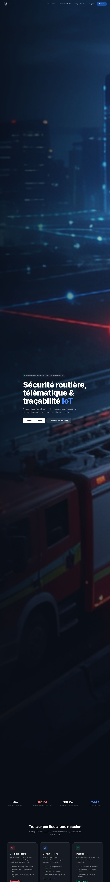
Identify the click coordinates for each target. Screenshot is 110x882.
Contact (101, 4)
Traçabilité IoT (79, 4)
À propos (91, 4)
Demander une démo (34, 420)
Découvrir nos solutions (59, 420)
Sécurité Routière (50, 4)
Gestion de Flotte (65, 4)
